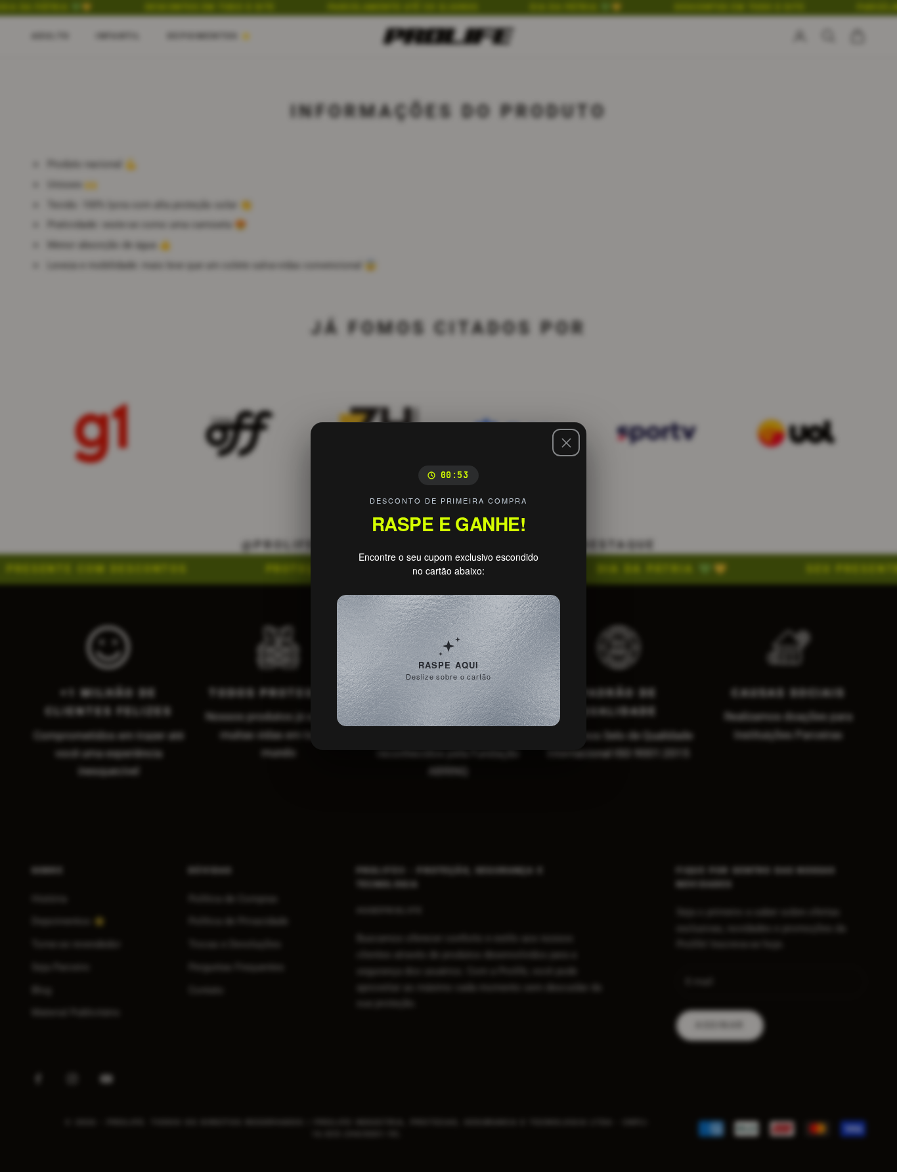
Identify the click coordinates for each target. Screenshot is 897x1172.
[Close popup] (566, 442)
